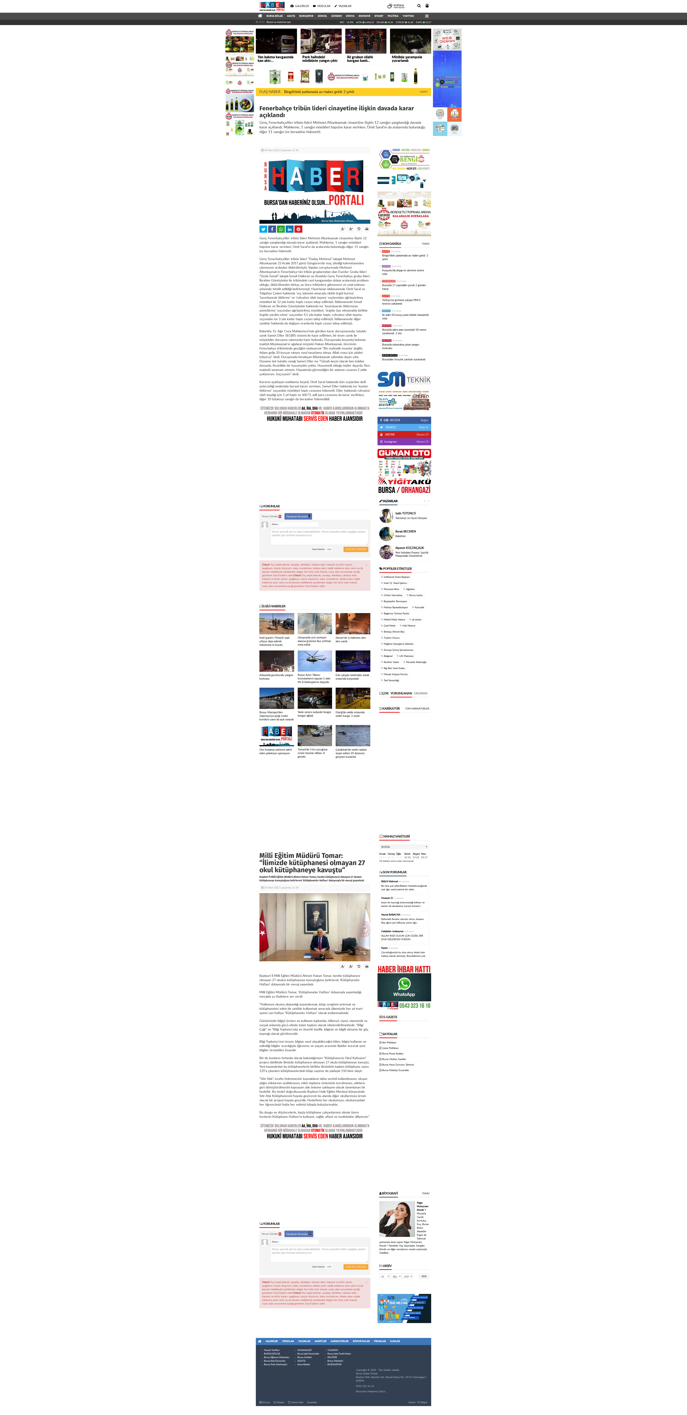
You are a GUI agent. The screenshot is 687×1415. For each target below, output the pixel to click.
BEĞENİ (391, 420)
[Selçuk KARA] (386, 552)
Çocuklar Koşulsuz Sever (409, 518)
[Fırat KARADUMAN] (386, 534)
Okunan (420, 693)
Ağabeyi (410, 589)
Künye (266, 1402)
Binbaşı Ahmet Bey (394, 632)
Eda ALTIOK (402, 513)
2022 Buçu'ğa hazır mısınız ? (412, 554)
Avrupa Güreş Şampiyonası (398, 650)
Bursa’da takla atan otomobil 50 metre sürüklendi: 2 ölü (404, 332)
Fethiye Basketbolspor (395, 607)
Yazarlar (390, 501)
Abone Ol (422, 434)
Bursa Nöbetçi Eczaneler (395, 1070)
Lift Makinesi (406, 656)
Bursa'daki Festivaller (308, 1354)
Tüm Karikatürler (417, 709)
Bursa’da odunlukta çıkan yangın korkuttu (400, 346)
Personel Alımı (391, 589)
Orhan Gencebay (392, 595)
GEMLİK (386, 266)
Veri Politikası (389, 1042)
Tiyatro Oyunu (391, 638)
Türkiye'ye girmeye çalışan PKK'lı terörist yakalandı (401, 302)
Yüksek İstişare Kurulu (395, 674)
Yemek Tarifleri (271, 1350)
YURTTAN (408, 16)
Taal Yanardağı (391, 680)
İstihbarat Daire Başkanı (396, 577)
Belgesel (388, 656)
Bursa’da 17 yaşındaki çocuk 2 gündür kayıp (404, 287)
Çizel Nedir (389, 626)
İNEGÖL (386, 311)
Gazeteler (312, 1402)
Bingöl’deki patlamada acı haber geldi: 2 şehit (319, 92)
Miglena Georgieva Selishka (398, 644)
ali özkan (416, 619)
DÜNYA (350, 16)
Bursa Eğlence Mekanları (276, 1357)
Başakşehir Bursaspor (395, 601)
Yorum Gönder (271, 516)
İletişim (280, 1402)
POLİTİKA (393, 16)
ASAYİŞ (291, 16)
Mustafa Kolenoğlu (416, 662)
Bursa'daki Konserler (275, 1361)
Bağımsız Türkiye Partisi (396, 613)
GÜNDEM (336, 16)
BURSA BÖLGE (275, 16)
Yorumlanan (401, 693)
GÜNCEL (322, 16)
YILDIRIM (332, 1350)
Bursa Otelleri (304, 1357)
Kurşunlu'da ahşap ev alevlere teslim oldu (403, 272)
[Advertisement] (314, 460)
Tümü (425, 244)
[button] (404, 847)
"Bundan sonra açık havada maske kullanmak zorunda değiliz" (297, 22)
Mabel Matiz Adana (394, 619)
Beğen (424, 420)
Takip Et (423, 427)
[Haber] (260, 16)
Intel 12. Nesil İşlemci (395, 583)
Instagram (390, 441)
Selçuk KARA (403, 549)
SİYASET (378, 16)
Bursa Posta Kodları (392, 1053)
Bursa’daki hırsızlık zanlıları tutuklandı (403, 359)
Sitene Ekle (297, 1402)
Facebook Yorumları (297, 516)
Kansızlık (419, 607)
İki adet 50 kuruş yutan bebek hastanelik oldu (405, 317)
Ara (424, 1276)
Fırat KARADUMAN (408, 529)
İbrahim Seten (391, 662)
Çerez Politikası (390, 1048)
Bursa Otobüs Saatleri (394, 1059)
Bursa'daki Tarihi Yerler (339, 1354)
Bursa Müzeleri (335, 1361)
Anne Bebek (303, 1364)
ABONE (389, 434)
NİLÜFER (386, 326)
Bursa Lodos (416, 595)
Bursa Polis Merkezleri (275, 1364)
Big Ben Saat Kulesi (394, 668)
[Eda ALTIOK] (386, 516)
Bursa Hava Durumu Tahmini (398, 1065)
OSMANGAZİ (388, 281)
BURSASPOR (306, 16)
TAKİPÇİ (390, 427)
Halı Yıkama (408, 626)
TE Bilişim (422, 1402)
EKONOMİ (364, 16)
